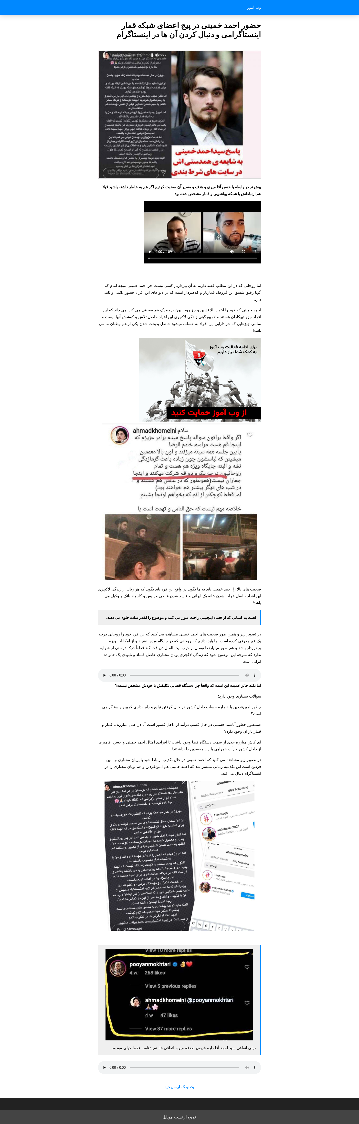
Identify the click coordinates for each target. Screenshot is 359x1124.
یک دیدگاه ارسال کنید (179, 1087)
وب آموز (254, 7)
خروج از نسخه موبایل (179, 1116)
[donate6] (200, 420)
